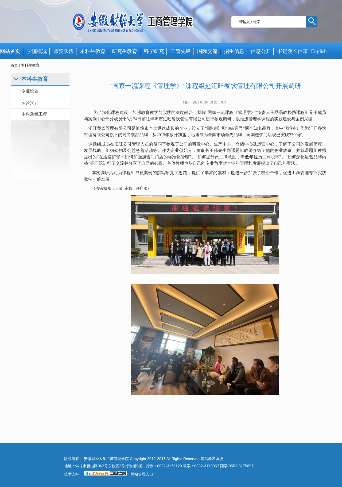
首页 (14, 65)
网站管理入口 (142, 474)
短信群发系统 (212, 459)
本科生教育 (30, 65)
